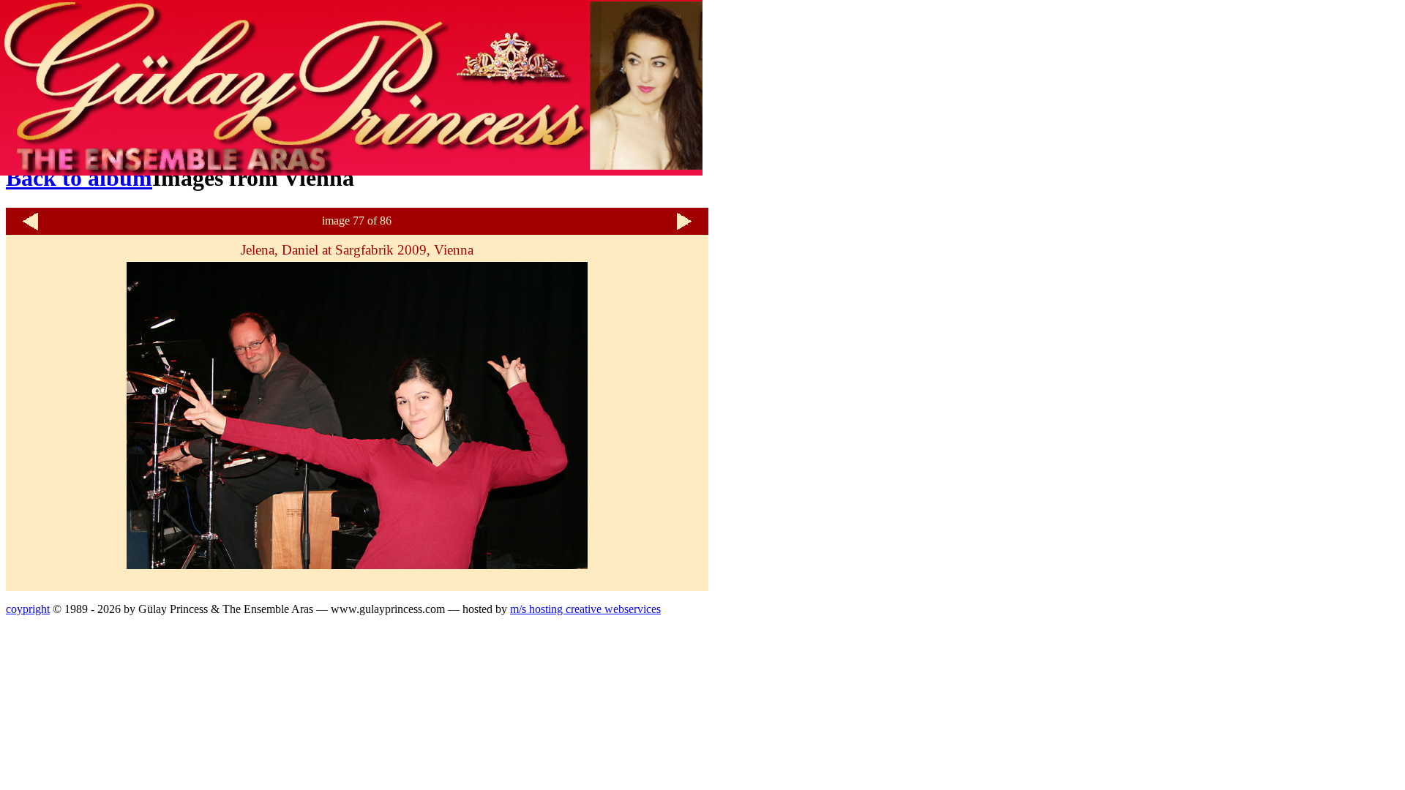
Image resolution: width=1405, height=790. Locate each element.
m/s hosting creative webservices (585, 609)
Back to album (79, 178)
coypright (28, 609)
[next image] (684, 228)
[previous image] (30, 228)
